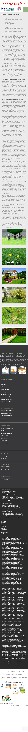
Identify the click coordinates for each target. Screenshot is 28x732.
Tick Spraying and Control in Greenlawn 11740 (12, 551)
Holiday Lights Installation (6, 401)
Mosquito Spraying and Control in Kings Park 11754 (13, 608)
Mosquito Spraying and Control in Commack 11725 (13, 597)
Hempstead (3, 522)
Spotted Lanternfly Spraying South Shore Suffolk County (14, 651)
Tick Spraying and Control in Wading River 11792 (12, 583)
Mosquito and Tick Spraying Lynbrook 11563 (11, 629)
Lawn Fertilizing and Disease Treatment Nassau (12, 514)
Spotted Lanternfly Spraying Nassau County (11, 645)
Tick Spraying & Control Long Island (9, 494)
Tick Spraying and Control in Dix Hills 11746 (11, 546)
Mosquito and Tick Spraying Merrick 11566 (11, 632)
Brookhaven (3, 521)
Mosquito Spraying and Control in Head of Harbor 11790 (14, 607)
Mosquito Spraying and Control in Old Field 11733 (12, 618)
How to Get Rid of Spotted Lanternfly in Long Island (13, 666)
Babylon (2, 520)
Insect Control (4, 384)
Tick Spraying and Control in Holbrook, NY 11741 (12, 552)
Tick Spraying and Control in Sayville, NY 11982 (12, 574)
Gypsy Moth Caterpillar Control (7, 397)
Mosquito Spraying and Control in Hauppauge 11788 (13, 606)
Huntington (3, 523)
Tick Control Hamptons (7, 511)
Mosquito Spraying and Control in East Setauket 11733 (13, 602)
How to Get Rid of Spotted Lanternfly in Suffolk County (14, 662)
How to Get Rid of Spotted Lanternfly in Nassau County (14, 664)
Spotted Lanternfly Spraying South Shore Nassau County (14, 646)
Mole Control (4, 440)
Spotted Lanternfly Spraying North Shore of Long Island (14, 654)
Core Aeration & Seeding (6, 433)
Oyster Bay (3, 526)
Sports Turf (3, 418)
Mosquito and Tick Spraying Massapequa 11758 (12, 630)
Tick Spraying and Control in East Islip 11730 (11, 547)
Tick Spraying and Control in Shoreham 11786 (12, 577)
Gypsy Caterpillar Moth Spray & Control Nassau (12, 497)
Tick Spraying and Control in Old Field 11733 (11, 570)
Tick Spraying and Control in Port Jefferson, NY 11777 (13, 573)
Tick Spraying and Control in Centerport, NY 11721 (13, 542)
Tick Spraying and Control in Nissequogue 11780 (12, 567)
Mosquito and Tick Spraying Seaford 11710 (11, 636)
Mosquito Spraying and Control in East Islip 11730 (12, 600)
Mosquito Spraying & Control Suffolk (10, 505)
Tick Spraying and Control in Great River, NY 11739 (13, 550)
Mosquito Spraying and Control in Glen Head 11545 (13, 603)
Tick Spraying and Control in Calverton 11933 (11, 541)
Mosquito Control (5, 389)
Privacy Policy (4, 456)
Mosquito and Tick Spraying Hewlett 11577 (11, 627)
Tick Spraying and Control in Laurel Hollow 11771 (12, 559)
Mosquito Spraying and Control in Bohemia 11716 (12, 591)
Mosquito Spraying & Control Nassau (10, 506)
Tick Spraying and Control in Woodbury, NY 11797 (12, 585)
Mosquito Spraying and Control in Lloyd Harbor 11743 (13, 613)
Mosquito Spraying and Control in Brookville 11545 (13, 593)
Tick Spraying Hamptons (7, 510)
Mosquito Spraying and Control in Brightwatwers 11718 (14, 592)
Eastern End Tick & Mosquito (7, 428)
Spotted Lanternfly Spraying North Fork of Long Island (13, 657)
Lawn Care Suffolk (6, 500)
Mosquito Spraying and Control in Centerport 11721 (13, 594)
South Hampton (4, 532)
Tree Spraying (4, 392)
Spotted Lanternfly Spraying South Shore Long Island (13, 655)
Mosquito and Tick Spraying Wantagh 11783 (11, 641)
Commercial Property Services (7, 410)
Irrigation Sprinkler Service (6, 399)
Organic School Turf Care (6, 413)
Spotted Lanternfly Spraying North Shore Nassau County (14, 648)
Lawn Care (3, 382)
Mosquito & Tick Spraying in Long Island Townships (12, 518)
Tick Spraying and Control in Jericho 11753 (11, 557)
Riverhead (3, 528)
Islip (2, 525)
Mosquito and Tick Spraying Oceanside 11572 (12, 634)
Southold (3, 533)
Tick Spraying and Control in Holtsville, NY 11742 (12, 554)
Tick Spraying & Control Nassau (9, 492)
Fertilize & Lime (4, 435)
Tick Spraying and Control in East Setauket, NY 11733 (13, 548)
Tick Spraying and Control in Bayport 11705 (11, 537)
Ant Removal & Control (6, 394)
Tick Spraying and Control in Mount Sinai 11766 (12, 564)
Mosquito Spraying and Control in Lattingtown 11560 (13, 610)
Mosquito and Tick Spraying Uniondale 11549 (11, 639)
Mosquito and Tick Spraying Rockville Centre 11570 (13, 635)
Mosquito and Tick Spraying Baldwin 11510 (11, 623)
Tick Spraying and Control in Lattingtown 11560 (12, 558)
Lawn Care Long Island (7, 503)
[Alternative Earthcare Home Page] (8, 9)
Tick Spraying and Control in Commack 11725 (12, 544)
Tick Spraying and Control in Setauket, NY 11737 (12, 576)
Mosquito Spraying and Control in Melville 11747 (12, 615)
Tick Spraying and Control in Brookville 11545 (12, 539)
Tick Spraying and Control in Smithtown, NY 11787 (13, 578)
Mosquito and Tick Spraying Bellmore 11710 (11, 624)
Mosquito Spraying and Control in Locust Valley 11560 (13, 614)
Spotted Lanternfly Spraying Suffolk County (11, 650)
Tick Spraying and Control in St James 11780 (11, 579)
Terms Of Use (4, 458)
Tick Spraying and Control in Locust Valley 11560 (12, 561)
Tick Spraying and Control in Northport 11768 (12, 568)
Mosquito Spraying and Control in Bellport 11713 (12, 589)
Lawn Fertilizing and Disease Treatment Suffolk (12, 513)
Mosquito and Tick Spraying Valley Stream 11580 (12, 640)
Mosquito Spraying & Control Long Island (11, 508)
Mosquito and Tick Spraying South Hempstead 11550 (13, 638)
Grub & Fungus (4, 438)
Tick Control (3, 387)
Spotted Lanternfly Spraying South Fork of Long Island (13, 658)
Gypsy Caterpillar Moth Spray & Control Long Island (13, 498)
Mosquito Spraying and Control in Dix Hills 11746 (12, 599)
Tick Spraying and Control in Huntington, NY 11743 (13, 555)
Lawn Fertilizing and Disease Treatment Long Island (13, 516)
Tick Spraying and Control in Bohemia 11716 (11, 538)
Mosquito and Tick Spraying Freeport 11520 (11, 625)
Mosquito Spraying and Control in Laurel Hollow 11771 (13, 611)
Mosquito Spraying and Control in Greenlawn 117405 (13, 604)
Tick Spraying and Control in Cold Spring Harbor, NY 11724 (14, 543)
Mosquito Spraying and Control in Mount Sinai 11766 (13, 617)
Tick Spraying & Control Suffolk (9, 491)
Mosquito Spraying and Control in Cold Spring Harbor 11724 (15, 596)
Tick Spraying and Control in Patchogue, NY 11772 (13, 572)
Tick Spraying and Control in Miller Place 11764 (12, 563)
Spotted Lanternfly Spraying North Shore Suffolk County (14, 652)
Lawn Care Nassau (6, 502)
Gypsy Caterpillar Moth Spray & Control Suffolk (12, 496)
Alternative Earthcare (8, 703)
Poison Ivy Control (5, 443)
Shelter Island (4, 529)
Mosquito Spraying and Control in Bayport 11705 (12, 588)
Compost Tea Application (6, 415)
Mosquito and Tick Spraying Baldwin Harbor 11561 (13, 621)
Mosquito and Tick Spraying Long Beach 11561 (12, 628)
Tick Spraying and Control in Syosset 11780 (11, 582)
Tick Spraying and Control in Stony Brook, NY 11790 (13, 581)
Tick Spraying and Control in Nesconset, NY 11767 (12, 566)
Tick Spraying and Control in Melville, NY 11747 (12, 562)
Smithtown (3, 531)
